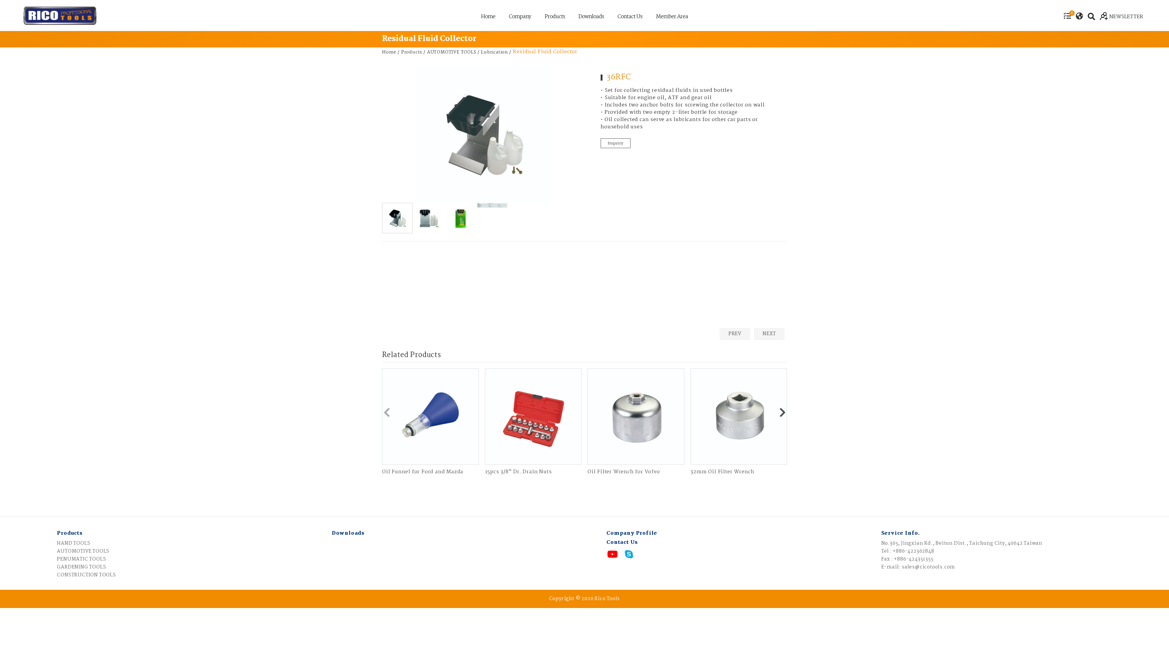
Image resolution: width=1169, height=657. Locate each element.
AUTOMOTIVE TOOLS (451, 52)
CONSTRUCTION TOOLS (86, 575)
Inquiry (616, 143)
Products (555, 17)
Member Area (672, 17)
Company (520, 17)
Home (488, 17)
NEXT (769, 334)
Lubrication (494, 52)
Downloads (591, 17)
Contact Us (629, 17)
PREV (734, 334)
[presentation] (386, 412)
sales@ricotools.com (928, 567)
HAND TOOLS (73, 543)
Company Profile (631, 533)
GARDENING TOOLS (81, 567)
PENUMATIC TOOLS (81, 559)
